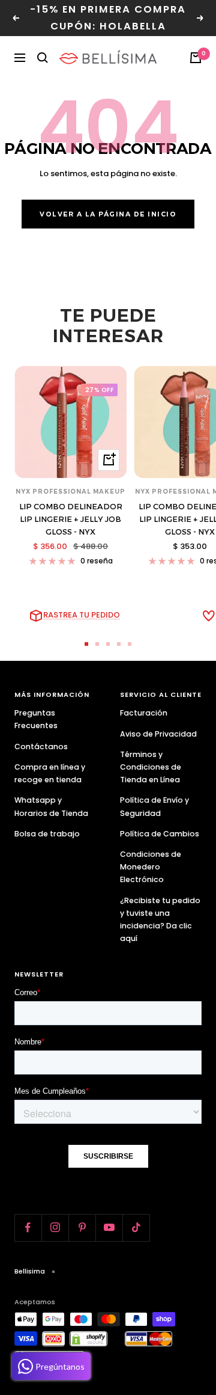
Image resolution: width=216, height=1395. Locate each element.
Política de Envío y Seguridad (154, 806)
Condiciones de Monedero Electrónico (150, 867)
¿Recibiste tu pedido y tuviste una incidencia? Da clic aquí (160, 919)
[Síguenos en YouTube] (108, 1227)
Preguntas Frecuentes (36, 719)
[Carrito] (196, 57)
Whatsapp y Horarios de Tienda (51, 806)
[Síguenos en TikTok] (135, 1227)
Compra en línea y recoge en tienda (49, 773)
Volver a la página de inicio (108, 214)
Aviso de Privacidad (158, 734)
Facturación (143, 713)
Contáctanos (41, 746)
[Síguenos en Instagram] (54, 1227)
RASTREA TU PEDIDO (81, 615)
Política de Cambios (159, 834)
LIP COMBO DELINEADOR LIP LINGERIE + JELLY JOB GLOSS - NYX (70, 518)
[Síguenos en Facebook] (27, 1227)
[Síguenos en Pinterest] (81, 1227)
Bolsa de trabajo (47, 834)
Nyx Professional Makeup (70, 491)
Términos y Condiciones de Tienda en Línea (150, 767)
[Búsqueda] (42, 57)
